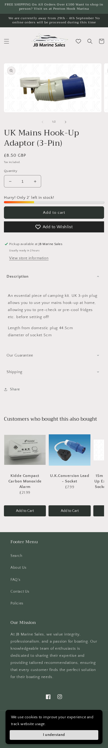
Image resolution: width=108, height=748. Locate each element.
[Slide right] (65, 122)
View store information (28, 258)
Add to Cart (25, 511)
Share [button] (15, 389)
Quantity (10, 171)
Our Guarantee (20, 355)
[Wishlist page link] (78, 41)
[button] (6, 41)
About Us (18, 568)
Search (16, 556)
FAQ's (15, 580)
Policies (16, 603)
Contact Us (19, 591)
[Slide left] (42, 122)
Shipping (15, 372)
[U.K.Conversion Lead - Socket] (69, 450)
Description (18, 276)
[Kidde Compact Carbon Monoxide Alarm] (25, 450)
